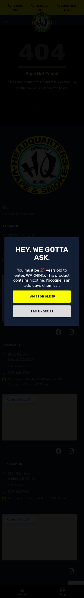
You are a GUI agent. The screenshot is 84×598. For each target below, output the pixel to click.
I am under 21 (42, 311)
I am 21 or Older (41, 296)
